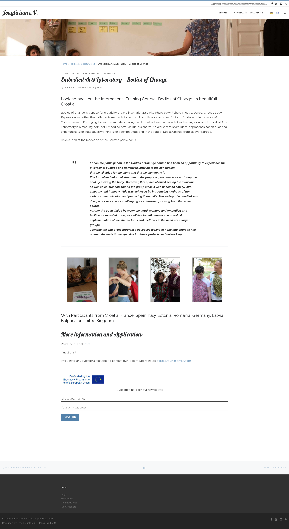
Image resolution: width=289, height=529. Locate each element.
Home (64, 64)
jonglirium (69, 87)
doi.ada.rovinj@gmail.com (174, 360)
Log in (64, 494)
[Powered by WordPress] (55, 523)
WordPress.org (68, 506)
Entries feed (67, 498)
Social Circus (88, 64)
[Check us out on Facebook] (272, 4)
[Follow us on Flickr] (281, 4)
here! (87, 344)
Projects (74, 64)
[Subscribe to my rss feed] (286, 4)
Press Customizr (27, 523)
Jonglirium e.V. (20, 518)
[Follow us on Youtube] (276, 4)
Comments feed (69, 502)
